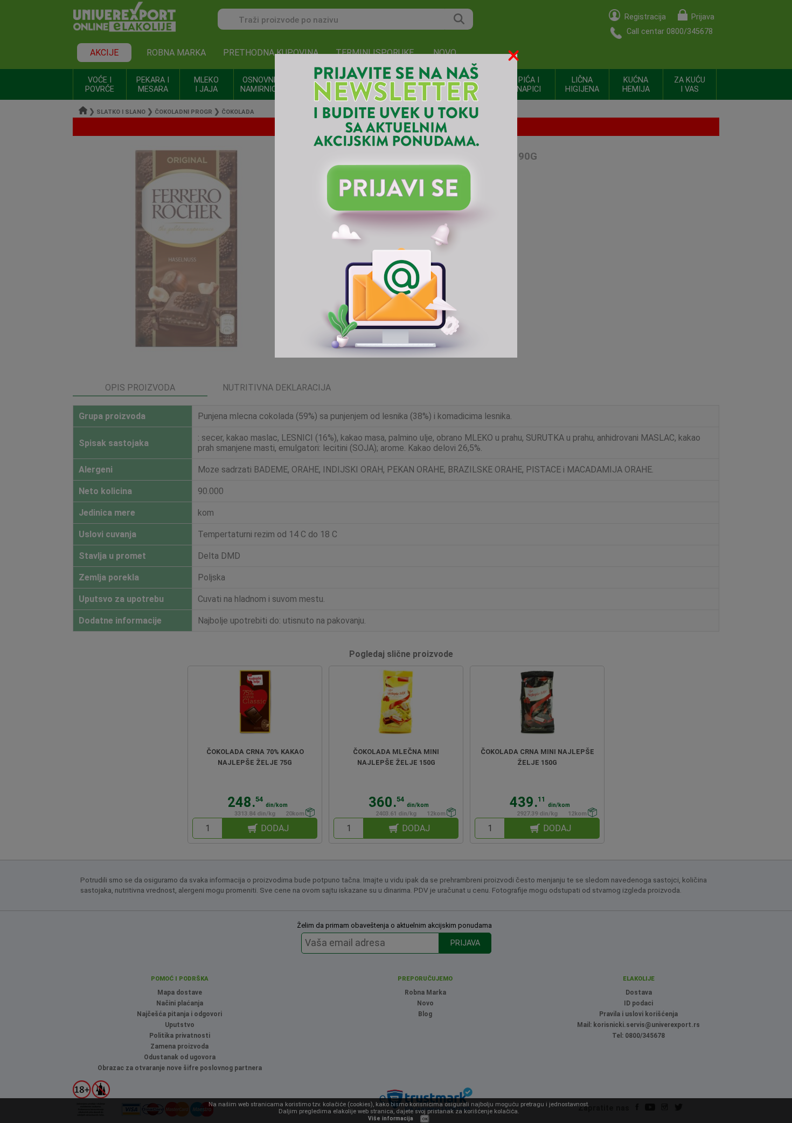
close (514, 57)
